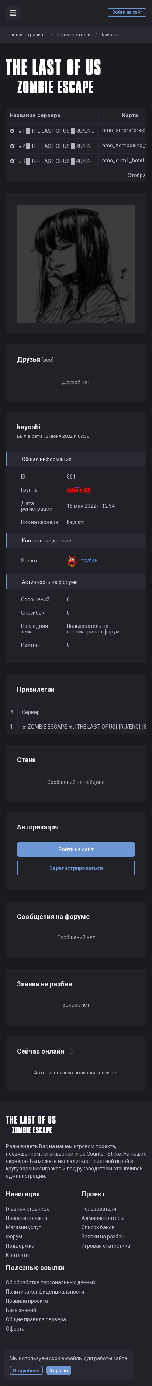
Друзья (35, 359)
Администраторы (103, 1218)
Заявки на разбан (103, 1237)
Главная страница (26, 34)
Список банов (98, 1227)
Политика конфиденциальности (45, 1292)
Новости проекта (26, 1218)
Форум (14, 1237)
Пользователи (73, 34)
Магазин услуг (23, 1227)
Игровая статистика (106, 1246)
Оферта (15, 1329)
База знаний (21, 1310)
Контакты (18, 1255)
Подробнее (26, 1370)
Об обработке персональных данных (51, 1282)
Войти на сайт (127, 12)
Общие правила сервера (36, 1319)
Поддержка (20, 1246)
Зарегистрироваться (76, 868)
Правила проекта (27, 1301)
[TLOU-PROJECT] (55, 75)
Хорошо (59, 1370)
